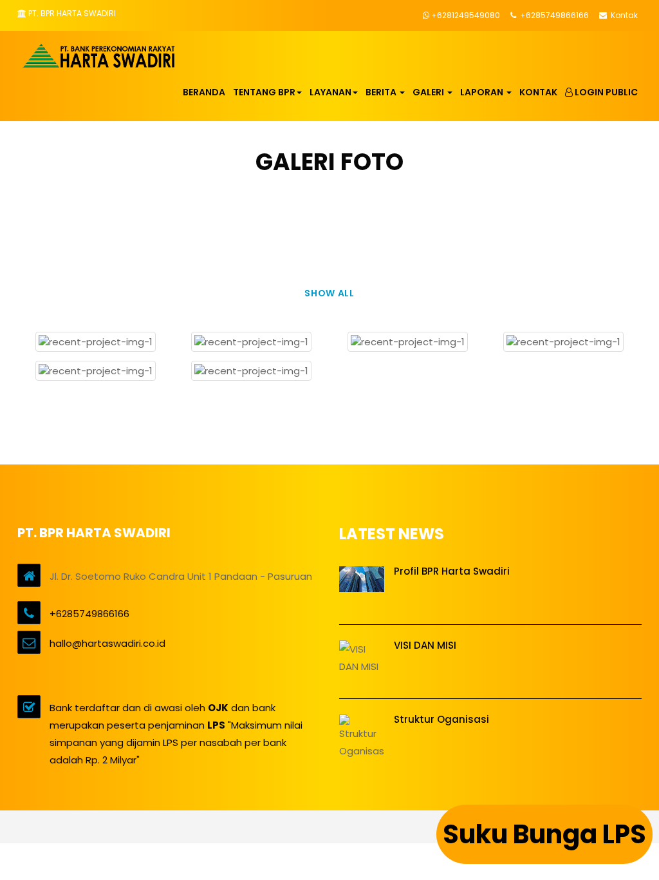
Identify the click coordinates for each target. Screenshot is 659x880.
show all (329, 293)
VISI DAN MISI (425, 645)
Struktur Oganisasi (441, 719)
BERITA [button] (382, 92)
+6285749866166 (553, 15)
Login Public (605, 92)
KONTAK (538, 92)
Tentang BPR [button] (264, 92)
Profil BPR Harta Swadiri (452, 571)
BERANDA (204, 92)
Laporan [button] (482, 92)
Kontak (623, 15)
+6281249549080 (465, 15)
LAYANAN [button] (330, 92)
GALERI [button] (429, 92)
